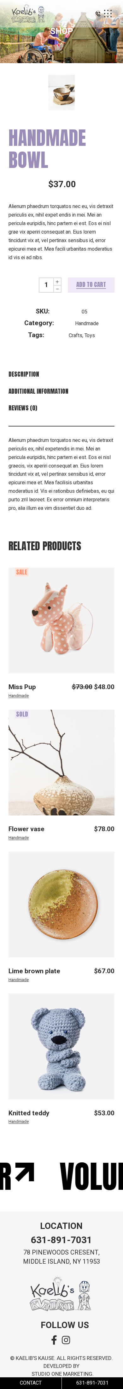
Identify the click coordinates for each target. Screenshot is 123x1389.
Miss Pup (22, 687)
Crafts (75, 335)
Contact (31, 1383)
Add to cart (91, 284)
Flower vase (26, 829)
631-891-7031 (61, 1240)
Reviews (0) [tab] (23, 408)
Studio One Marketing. (63, 1374)
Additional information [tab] (38, 391)
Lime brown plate (34, 971)
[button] (98, 15)
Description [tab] (24, 374)
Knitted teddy (29, 1113)
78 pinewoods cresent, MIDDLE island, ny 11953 (61, 1257)
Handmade (87, 323)
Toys (90, 335)
